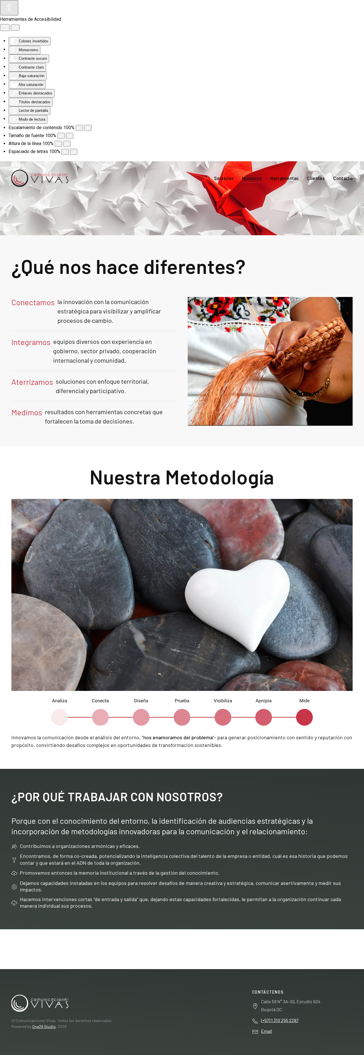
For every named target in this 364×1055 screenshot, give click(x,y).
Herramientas (284, 178)
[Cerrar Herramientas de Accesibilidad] (15, 27)
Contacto (343, 178)
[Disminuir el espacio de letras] (65, 152)
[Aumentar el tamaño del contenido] (88, 128)
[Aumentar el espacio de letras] (73, 152)
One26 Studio (44, 1026)
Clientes (316, 178)
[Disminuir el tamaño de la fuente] (61, 136)
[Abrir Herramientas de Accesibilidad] (9, 7)
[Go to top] (39, 1002)
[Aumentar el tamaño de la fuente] (69, 136)
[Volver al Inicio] (39, 178)
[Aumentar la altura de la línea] (67, 144)
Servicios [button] (223, 178)
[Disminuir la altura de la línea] (58, 144)
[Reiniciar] (5, 27)
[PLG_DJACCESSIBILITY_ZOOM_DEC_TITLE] (79, 128)
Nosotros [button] (252, 178)
